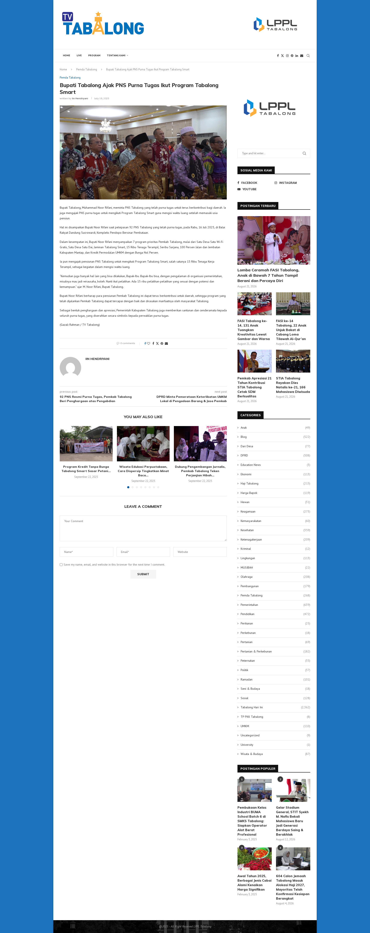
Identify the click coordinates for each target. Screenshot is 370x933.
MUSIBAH (275, 567)
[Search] (308, 55)
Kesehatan (275, 530)
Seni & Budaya (275, 689)
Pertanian (275, 642)
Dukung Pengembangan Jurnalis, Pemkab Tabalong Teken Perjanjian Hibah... (200, 471)
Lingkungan (275, 558)
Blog (275, 437)
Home (66, 55)
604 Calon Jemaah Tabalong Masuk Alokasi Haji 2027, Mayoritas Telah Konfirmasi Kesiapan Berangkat (292, 887)
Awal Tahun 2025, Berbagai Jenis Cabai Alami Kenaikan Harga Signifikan (254, 882)
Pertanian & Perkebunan (275, 651)
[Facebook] (278, 55)
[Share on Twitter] (157, 343)
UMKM (275, 726)
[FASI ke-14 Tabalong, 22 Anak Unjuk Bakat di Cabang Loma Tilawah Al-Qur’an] (293, 303)
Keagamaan (275, 511)
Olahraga (275, 577)
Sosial (275, 698)
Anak (275, 427)
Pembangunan (275, 586)
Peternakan (275, 661)
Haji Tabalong (275, 483)
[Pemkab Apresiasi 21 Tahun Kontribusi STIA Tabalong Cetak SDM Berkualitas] (254, 361)
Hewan (275, 502)
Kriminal (275, 549)
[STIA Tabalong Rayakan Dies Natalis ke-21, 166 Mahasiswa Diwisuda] (293, 361)
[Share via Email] (166, 343)
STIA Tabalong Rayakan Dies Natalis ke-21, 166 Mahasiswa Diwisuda (293, 385)
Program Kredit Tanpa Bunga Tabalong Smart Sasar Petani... (86, 469)
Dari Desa (275, 446)
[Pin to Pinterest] (162, 343)
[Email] (301, 55)
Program (94, 55)
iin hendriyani (80, 98)
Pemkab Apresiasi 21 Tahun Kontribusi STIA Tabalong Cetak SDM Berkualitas (254, 387)
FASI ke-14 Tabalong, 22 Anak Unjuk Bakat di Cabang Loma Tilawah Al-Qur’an (291, 330)
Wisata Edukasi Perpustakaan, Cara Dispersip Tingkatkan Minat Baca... (143, 471)
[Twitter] (282, 55)
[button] (65, 457)
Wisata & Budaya (275, 754)
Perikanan (275, 623)
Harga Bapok (275, 493)
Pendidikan (275, 614)
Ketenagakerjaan (275, 539)
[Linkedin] (296, 55)
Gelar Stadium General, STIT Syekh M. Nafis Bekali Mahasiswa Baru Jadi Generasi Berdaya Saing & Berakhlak (292, 820)
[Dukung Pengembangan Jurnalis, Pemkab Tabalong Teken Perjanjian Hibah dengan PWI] (200, 443)
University (275, 745)
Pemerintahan (275, 605)
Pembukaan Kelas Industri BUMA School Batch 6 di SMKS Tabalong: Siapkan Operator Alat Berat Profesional (252, 820)
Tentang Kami (116, 55)
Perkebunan (275, 633)
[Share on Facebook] (153, 343)
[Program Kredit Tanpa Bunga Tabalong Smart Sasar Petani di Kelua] (86, 443)
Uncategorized (275, 735)
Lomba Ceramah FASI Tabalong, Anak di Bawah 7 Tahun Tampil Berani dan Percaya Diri (268, 275)
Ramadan (275, 679)
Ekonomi (275, 474)
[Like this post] (148, 343)
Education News (275, 465)
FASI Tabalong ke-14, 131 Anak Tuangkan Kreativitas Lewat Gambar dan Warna (253, 330)
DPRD (275, 455)
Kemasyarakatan (275, 521)
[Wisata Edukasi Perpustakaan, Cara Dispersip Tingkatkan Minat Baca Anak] (143, 443)
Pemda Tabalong (86, 69)
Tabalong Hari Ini (275, 707)
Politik (275, 670)
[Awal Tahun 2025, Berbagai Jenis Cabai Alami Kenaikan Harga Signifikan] (254, 858)
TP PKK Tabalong (275, 717)
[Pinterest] (292, 55)
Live (79, 55)
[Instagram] (287, 55)
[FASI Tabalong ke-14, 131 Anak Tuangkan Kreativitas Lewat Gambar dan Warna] (254, 303)
